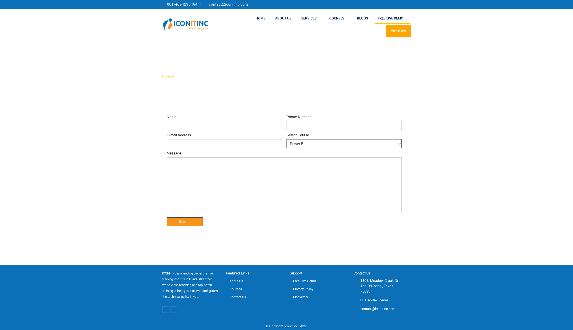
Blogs (362, 18)
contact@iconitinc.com (228, 4)
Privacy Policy (303, 289)
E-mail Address (179, 135)
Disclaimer (300, 297)
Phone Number (298, 117)
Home (260, 18)
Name (171, 117)
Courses (336, 18)
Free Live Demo (390, 18)
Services (308, 18)
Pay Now (398, 31)
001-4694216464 (182, 4)
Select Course (297, 135)
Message (174, 153)
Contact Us (237, 297)
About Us (283, 18)
